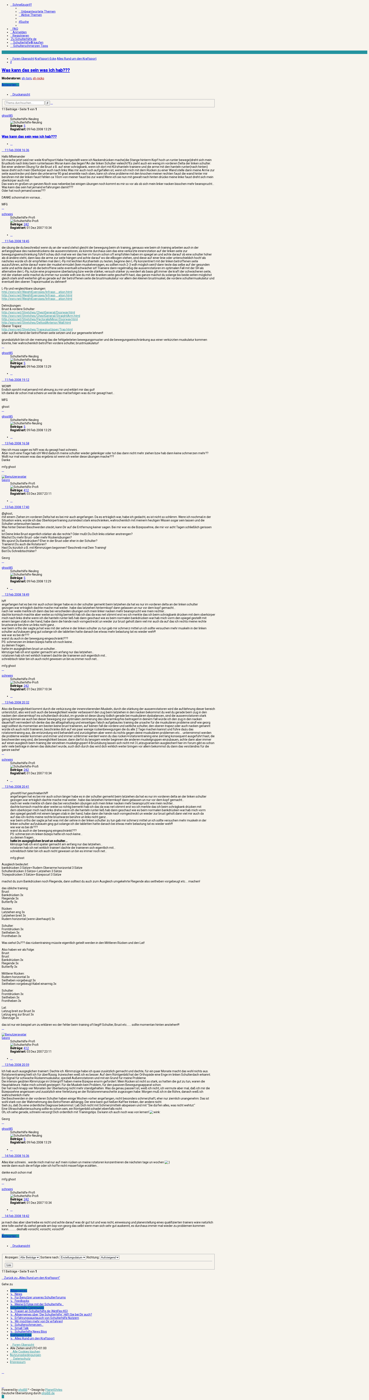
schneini (7, 214)
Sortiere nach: (50, 1257)
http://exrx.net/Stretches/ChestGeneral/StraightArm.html (41, 316)
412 (26, 490)
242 (26, 224)
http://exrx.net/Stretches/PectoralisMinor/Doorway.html (40, 319)
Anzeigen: (12, 1257)
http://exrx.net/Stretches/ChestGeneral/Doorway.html (38, 312)
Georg (6, 480)
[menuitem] (37, 11)
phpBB (22, 1389)
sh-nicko (38, 78)
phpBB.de (48, 1393)
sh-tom (27, 78)
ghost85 (7, 115)
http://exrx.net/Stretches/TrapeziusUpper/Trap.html (37, 329)
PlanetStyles (53, 1389)
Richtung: (93, 1257)
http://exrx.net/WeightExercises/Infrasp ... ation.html (37, 292)
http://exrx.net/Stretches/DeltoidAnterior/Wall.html (36, 322)
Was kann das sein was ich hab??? (36, 70)
